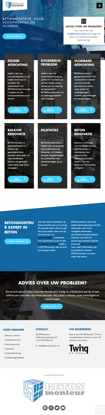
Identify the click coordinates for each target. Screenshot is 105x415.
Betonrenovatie (12, 344)
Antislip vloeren (12, 335)
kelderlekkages (45, 237)
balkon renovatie (88, 244)
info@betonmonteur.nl (78, 33)
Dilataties (9, 349)
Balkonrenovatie (12, 340)
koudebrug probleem (48, 244)
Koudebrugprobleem (14, 357)
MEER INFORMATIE (14, 36)
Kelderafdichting (13, 353)
